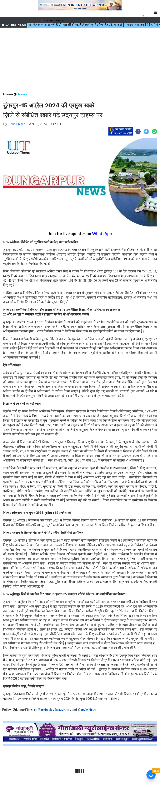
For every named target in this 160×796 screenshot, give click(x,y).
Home (8, 94)
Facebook (45, 709)
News (23, 94)
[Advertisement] (80, 60)
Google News (87, 709)
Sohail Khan (17, 124)
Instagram (62, 709)
